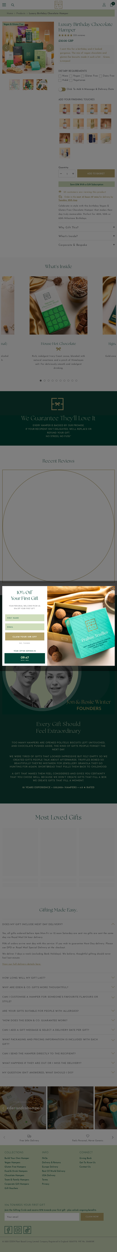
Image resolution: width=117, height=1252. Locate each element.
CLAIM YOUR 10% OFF (25, 636)
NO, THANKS (24, 643)
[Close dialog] (112, 588)
